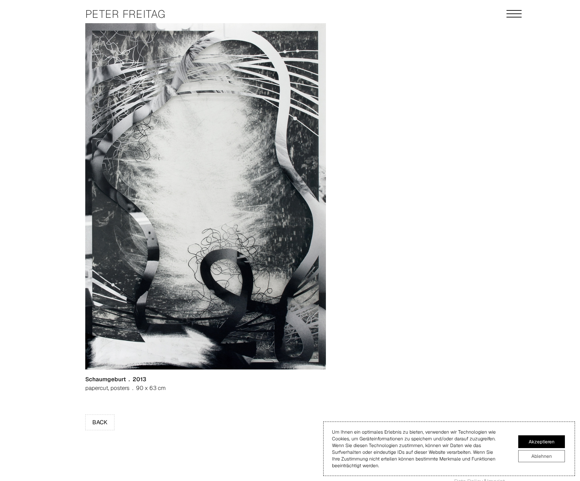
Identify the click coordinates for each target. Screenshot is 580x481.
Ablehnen (541, 456)
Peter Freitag (125, 14)
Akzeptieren (541, 442)
